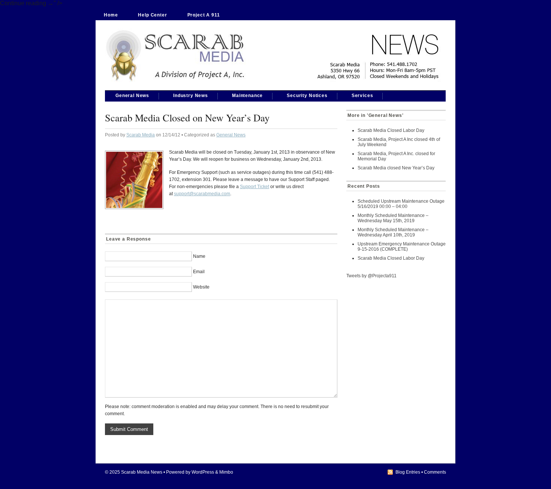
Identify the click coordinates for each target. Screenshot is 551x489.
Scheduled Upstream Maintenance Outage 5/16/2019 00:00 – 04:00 (401, 204)
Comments (435, 472)
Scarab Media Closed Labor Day (391, 130)
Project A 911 (203, 15)
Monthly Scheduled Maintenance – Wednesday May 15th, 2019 (393, 218)
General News (132, 95)
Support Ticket (254, 186)
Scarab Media (140, 135)
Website (201, 287)
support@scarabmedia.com (202, 193)
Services (362, 95)
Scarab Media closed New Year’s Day (396, 167)
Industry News (190, 95)
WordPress (203, 472)
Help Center (152, 15)
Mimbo (226, 472)
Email (199, 271)
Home (111, 15)
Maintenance (247, 95)
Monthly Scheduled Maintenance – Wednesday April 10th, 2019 (393, 232)
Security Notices (307, 95)
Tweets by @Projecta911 (371, 275)
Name (199, 256)
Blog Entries (407, 472)
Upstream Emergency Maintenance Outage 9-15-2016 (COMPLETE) (402, 246)
